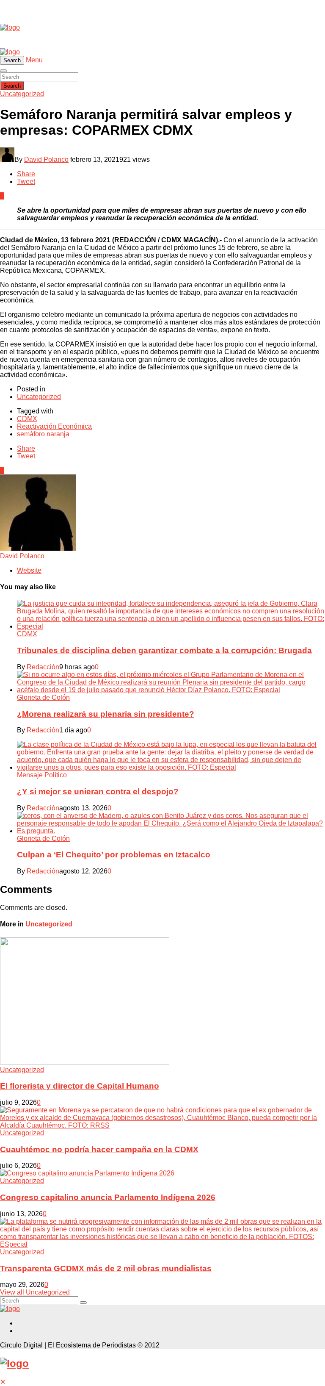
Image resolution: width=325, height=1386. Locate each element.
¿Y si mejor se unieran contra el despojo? (98, 791)
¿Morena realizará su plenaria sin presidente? (105, 714)
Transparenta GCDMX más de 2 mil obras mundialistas (106, 1268)
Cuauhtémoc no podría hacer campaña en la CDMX (99, 1149)
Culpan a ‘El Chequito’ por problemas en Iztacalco (113, 854)
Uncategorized (22, 93)
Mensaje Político (42, 775)
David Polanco (46, 159)
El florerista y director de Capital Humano (79, 1085)
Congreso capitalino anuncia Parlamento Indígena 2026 (107, 1197)
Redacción (43, 667)
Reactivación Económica (54, 426)
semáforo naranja (43, 434)
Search (12, 86)
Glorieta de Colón (43, 697)
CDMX (27, 418)
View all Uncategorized (35, 1292)
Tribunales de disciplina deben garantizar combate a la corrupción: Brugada (164, 650)
